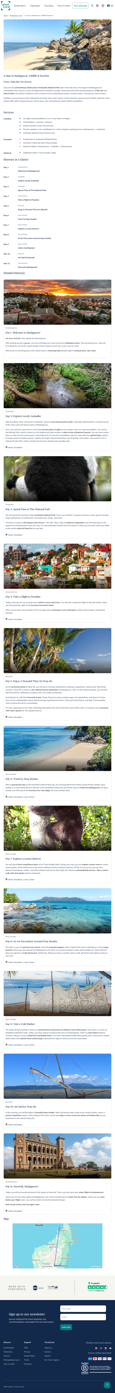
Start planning (80, 6)
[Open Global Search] (92, 5)
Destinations (9, 1348)
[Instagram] (101, 1348)
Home (6, 15)
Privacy (27, 1352)
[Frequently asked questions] (103, 5)
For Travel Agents (51, 1360)
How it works (64, 5)
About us (48, 1348)
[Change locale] (97, 5)
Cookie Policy (29, 1356)
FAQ (26, 1348)
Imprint (47, 1356)
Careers (47, 1352)
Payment (28, 1364)
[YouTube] (110, 1348)
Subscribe (66, 1327)
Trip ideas (48, 5)
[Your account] (110, 5)
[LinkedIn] (106, 1348)
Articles (7, 1356)
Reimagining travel (12, 1360)
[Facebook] (96, 1348)
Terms (26, 1360)
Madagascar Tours (16, 15)
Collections (8, 1352)
